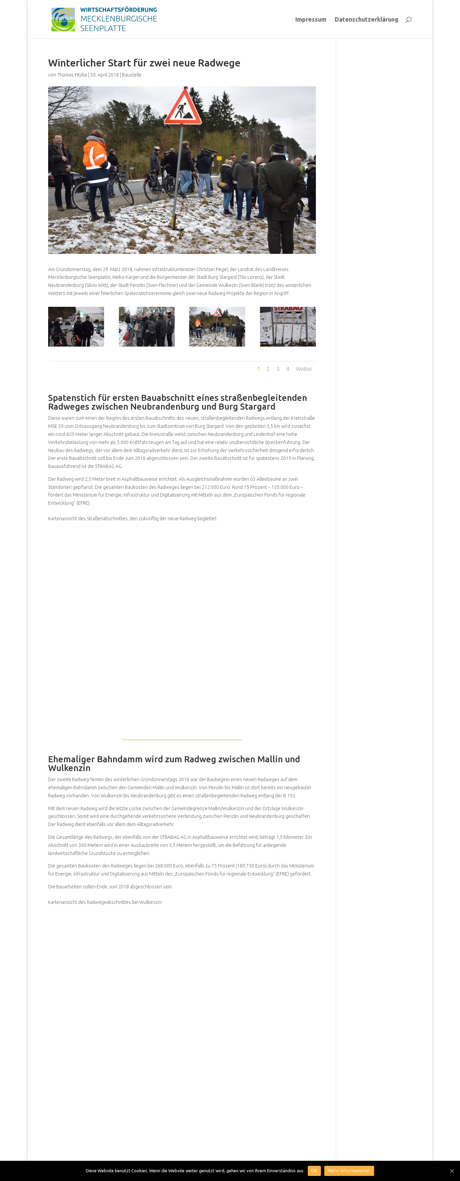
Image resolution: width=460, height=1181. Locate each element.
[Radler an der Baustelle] (76, 346)
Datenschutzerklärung (366, 20)
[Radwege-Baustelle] (217, 346)
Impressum (310, 20)
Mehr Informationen (349, 1170)
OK (314, 1170)
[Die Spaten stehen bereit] (288, 346)
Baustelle (131, 75)
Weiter (304, 369)
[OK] (451, 1171)
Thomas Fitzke (72, 75)
